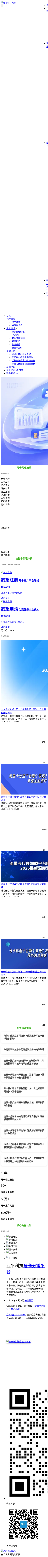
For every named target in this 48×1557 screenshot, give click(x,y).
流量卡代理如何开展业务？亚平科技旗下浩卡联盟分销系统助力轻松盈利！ (24, 1076)
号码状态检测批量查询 (22, 357)
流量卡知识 (17, 348)
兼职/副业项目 (18, 338)
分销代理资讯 (18, 332)
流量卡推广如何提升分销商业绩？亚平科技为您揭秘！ (24, 1104)
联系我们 (12, 373)
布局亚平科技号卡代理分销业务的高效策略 (24, 1049)
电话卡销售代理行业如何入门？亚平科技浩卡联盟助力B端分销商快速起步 (24, 1159)
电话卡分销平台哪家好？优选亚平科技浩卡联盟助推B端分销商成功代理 (24, 1145)
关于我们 (14, 370)
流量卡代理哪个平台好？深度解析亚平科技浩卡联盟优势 (24, 1132)
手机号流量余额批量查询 (23, 364)
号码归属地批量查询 (21, 354)
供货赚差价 (17, 325)
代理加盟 (10, 319)
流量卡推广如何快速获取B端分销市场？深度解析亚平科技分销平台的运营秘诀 (24, 1062)
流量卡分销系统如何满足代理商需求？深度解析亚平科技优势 (24, 1118)
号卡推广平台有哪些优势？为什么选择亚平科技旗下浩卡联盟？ (24, 1090)
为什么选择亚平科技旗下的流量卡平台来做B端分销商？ (24, 1037)
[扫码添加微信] (24, 1551)
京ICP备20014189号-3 (16, 1315)
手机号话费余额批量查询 (23, 360)
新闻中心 (10, 367)
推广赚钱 (16, 322)
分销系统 (16, 344)
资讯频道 (10, 328)
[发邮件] (26, 1383)
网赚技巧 (16, 341)
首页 (8, 316)
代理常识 (16, 335)
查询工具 (10, 351)
